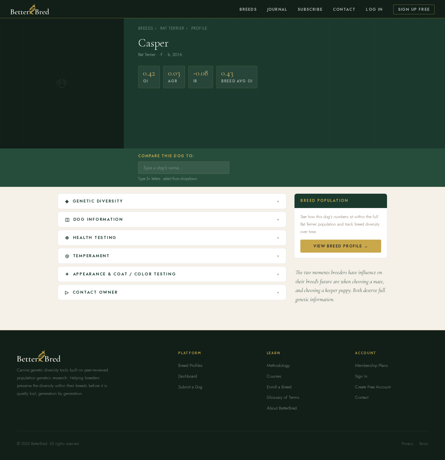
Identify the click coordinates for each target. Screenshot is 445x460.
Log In (374, 9)
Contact (344, 9)
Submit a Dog (190, 387)
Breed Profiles (190, 365)
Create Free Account (373, 387)
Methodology (278, 365)
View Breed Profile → (340, 246)
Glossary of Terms (283, 397)
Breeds (248, 9)
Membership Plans (371, 365)
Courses (274, 376)
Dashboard (187, 376)
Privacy (407, 444)
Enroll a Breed (279, 387)
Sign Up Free (414, 9)
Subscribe (310, 9)
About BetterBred (282, 408)
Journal (277, 9)
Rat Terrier (172, 28)
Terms (423, 444)
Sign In (361, 376)
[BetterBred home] (29, 9)
